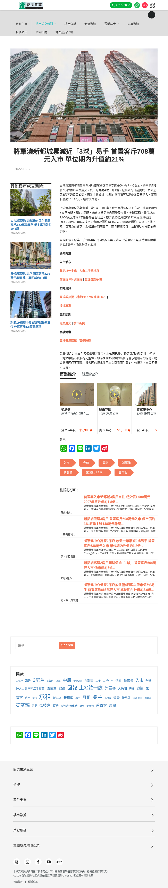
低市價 (129, 680)
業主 (97, 697)
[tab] (68, 374)
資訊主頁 (21, 23)
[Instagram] (27, 861)
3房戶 (50, 680)
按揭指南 (41, 32)
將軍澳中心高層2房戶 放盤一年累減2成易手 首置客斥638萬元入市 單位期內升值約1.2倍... (119, 543)
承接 (34, 698)
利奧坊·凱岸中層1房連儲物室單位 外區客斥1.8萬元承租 (30, 324)
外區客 (110, 688)
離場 (81, 706)
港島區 (126, 698)
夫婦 (131, 688)
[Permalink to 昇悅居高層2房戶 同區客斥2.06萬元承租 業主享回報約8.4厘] (30, 257)
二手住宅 (108, 680)
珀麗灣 (147, 698)
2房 (28, 680)
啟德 (62, 688)
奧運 (139, 688)
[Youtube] (48, 861)
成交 (27, 698)
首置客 (101, 705)
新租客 (68, 698)
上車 (58, 681)
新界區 (57, 698)
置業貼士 (110, 23)
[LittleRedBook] (59, 861)
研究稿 (23, 705)
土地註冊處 (91, 688)
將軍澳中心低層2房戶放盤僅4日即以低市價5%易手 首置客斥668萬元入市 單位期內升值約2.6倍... (119, 587)
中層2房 (77, 680)
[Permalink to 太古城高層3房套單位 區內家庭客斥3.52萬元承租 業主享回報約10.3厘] (30, 204)
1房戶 (19, 680)
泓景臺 (107, 698)
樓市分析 (70, 23)
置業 (34, 705)
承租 (45, 696)
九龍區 (88, 680)
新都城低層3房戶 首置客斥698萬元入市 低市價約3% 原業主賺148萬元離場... (119, 521)
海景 (116, 698)
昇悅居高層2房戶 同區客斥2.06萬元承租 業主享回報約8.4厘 (30, 275)
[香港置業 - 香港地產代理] (31, 5)
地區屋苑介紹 (64, 32)
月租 (86, 697)
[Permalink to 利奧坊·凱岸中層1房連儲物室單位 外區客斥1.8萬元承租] (30, 306)
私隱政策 (33, 881)
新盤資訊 (90, 23)
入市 (139, 680)
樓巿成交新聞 (44, 23)
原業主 (52, 688)
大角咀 (122, 688)
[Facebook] (38, 861)
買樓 (56, 705)
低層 (119, 680)
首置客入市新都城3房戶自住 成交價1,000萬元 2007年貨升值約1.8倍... (117, 499)
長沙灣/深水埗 (69, 705)
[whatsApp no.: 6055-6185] (137, 5)
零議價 (90, 706)
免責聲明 (18, 881)
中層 (67, 680)
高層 (112, 705)
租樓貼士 (21, 32)
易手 (77, 698)
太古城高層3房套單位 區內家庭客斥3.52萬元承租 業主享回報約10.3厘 (30, 224)
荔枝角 (45, 705)
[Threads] (16, 861)
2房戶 (39, 680)
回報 (72, 688)
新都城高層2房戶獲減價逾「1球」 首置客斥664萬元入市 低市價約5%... (120, 565)
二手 (98, 680)
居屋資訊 (133, 23)
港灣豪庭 (137, 698)
